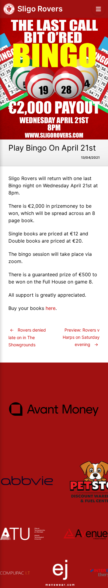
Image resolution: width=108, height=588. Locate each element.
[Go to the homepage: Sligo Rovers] (9, 9)
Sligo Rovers (40, 8)
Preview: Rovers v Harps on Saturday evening (81, 337)
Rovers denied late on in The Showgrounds (27, 337)
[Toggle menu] (98, 9)
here (51, 308)
